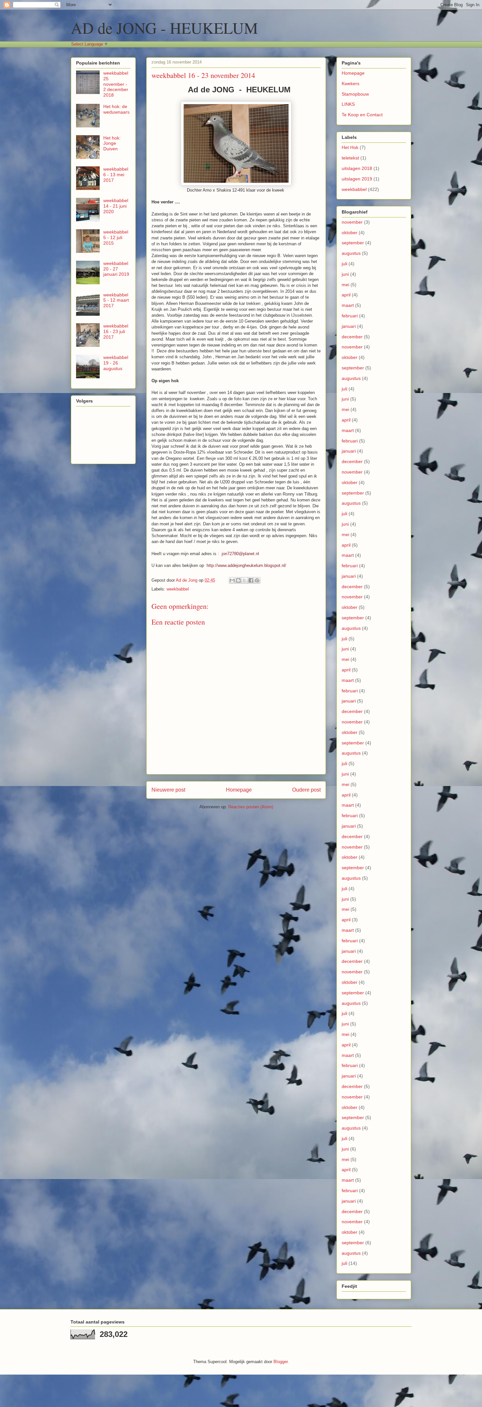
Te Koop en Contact (362, 114)
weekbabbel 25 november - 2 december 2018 (115, 84)
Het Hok (350, 147)
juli (344, 263)
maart (348, 305)
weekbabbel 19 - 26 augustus (115, 363)
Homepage (239, 790)
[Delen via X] (244, 580)
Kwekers (350, 83)
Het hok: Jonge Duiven (112, 143)
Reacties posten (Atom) (250, 806)
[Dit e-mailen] (232, 580)
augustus (351, 253)
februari (350, 315)
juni (345, 274)
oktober (349, 232)
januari (349, 326)
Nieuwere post (168, 790)
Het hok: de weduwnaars (116, 109)
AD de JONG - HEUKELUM (164, 27)
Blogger (280, 1361)
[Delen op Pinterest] (257, 580)
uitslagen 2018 (357, 168)
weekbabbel (178, 589)
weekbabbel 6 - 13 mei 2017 (115, 174)
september (353, 242)
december (352, 336)
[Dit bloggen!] (238, 580)
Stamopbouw (355, 94)
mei (345, 284)
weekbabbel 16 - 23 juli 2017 (115, 331)
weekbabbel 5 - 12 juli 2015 (115, 237)
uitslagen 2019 (357, 178)
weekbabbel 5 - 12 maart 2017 (116, 300)
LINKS (348, 104)
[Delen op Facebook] (251, 580)
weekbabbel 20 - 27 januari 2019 (116, 269)
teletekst (350, 157)
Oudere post (306, 790)
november (352, 222)
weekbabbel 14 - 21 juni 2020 (115, 206)
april (346, 294)
